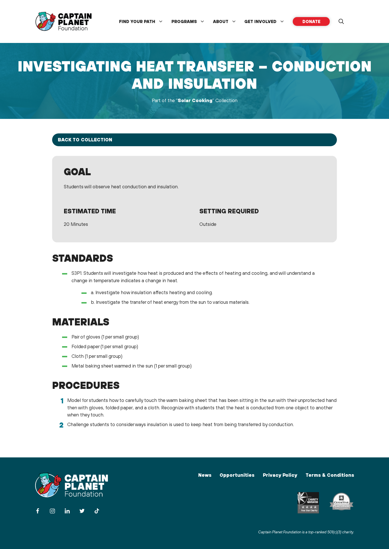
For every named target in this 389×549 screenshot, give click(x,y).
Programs (184, 21)
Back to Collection (85, 140)
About (220, 21)
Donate (311, 21)
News (204, 475)
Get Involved (260, 21)
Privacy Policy (280, 475)
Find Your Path (137, 21)
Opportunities (237, 475)
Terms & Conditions (330, 475)
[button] (341, 21)
